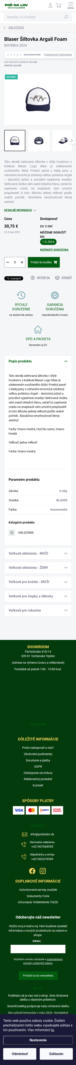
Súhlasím (56, 1054)
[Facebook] (31, 870)
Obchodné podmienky (38, 754)
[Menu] (70, 5)
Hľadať (66, 16)
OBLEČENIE (26, 532)
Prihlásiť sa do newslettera (38, 975)
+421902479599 (42, 857)
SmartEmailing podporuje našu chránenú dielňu (38, 1006)
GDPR (38, 766)
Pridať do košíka (41, 262)
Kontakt (38, 785)
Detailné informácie (18, 210)
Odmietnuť (20, 1054)
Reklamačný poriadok (38, 779)
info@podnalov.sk (42, 834)
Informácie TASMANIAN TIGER (38, 902)
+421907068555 (42, 844)
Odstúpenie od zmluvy (38, 773)
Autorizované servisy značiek (38, 889)
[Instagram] (42, 870)
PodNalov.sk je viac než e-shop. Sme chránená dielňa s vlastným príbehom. (38, 997)
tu (52, 1030)
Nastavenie (38, 1040)
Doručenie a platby (38, 760)
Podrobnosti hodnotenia (58, 54)
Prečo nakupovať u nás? (38, 747)
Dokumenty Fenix (38, 896)
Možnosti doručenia (54, 249)
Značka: (12, 65)
